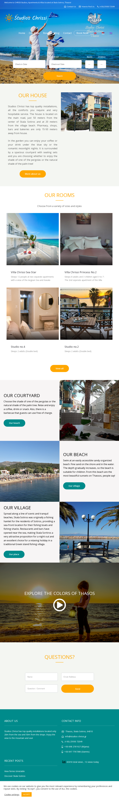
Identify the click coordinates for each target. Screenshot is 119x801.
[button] (64, 112)
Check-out (54, 56)
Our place (14, 554)
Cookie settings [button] (11, 794)
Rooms (47, 33)
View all (60, 368)
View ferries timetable (14, 771)
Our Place (34, 33)
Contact (67, 33)
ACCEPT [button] (26, 794)
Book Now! (82, 33)
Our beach (14, 422)
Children (102, 56)
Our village (74, 485)
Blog (56, 33)
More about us (32, 173)
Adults (89, 56)
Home (22, 33)
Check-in (17, 56)
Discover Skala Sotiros (14, 776)
